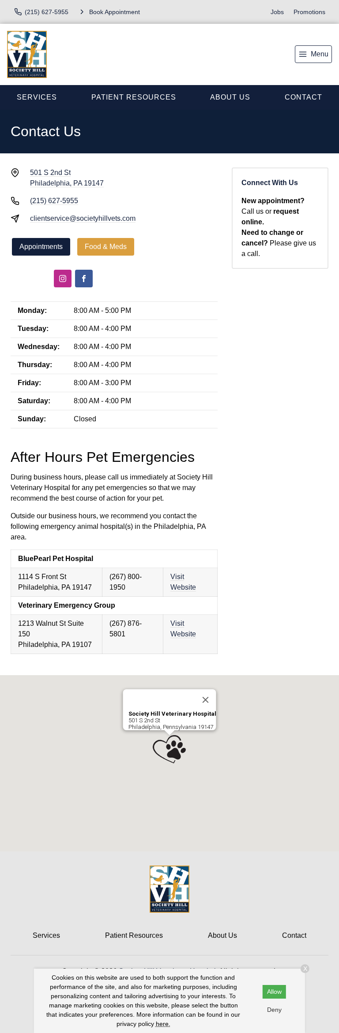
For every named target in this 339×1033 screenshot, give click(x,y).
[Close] (205, 699)
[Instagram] (63, 278)
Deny (274, 1009)
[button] (169, 749)
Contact (294, 935)
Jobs (277, 11)
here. (163, 1023)
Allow (274, 991)
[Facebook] (84, 278)
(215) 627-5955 (54, 200)
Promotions (309, 11)
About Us (230, 97)
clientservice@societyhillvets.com (83, 218)
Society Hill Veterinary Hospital (172, 713)
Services (37, 97)
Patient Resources (133, 97)
